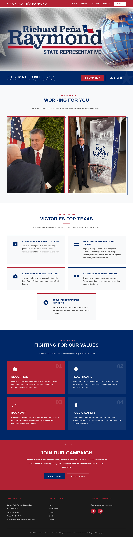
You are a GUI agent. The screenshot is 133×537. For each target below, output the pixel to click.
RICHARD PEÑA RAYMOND (28, 3)
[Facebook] (93, 511)
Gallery (51, 512)
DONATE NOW (54, 476)
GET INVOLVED (78, 476)
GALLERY (95, 3)
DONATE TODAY (92, 78)
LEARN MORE (116, 78)
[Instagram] (100, 511)
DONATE (120, 3)
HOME (74, 3)
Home (51, 505)
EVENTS (106, 3)
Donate (51, 519)
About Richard (53, 509)
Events (51, 516)
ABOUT (84, 3)
